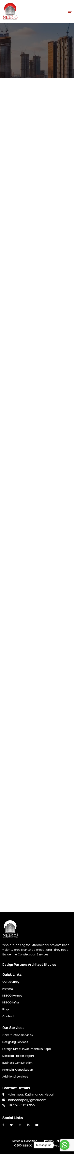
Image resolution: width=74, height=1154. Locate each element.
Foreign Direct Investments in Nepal (26, 1049)
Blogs (5, 1009)
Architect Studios (42, 965)
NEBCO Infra (10, 1002)
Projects (7, 989)
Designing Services (15, 1042)
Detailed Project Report (18, 1056)
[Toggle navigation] (70, 11)
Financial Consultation (17, 1070)
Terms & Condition (24, 1141)
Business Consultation (17, 1063)
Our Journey (10, 982)
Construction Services (17, 1035)
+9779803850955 (21, 1105)
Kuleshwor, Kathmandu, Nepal (30, 1094)
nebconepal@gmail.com (27, 1100)
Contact (8, 1016)
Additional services (15, 1077)
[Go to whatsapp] (64, 1145)
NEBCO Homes (12, 996)
